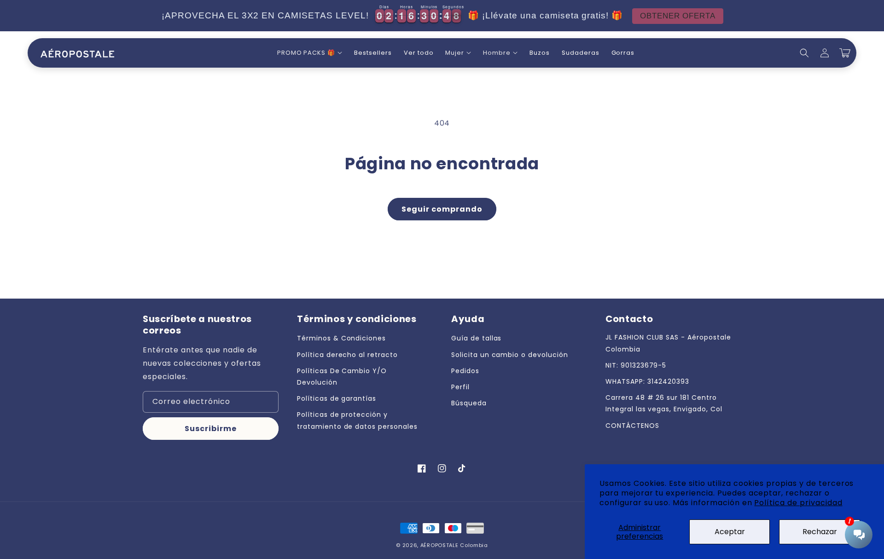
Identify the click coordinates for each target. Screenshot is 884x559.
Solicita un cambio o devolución (509, 354)
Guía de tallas (476, 338)
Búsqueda (469, 403)
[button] (309, 53)
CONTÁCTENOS (632, 425)
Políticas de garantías (336, 398)
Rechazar (820, 531)
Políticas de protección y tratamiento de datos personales (357, 420)
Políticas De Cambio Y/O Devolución (342, 376)
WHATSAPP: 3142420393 (647, 381)
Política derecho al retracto (347, 354)
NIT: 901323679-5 (635, 365)
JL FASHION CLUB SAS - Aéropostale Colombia (668, 343)
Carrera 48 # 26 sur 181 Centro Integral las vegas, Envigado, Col (663, 403)
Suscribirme (211, 428)
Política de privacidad (798, 502)
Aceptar (730, 531)
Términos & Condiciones (341, 338)
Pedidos (465, 370)
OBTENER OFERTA (677, 16)
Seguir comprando (442, 209)
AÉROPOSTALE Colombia (454, 545)
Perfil (460, 387)
